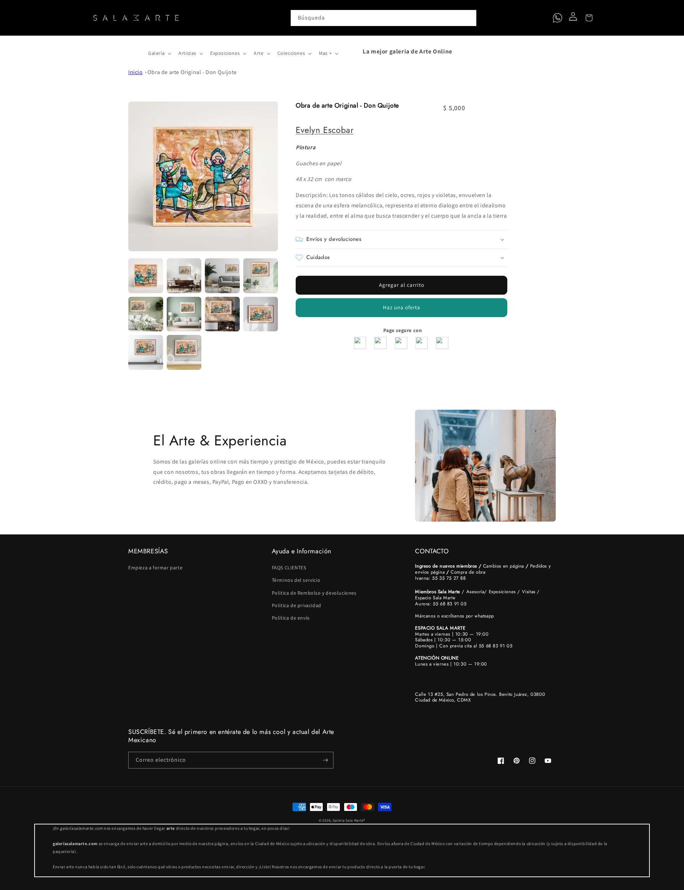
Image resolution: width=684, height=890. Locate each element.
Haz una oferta (401, 307)
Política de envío (291, 618)
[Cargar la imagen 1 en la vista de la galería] (145, 275)
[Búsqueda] (468, 18)
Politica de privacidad (296, 605)
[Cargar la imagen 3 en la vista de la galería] (222, 275)
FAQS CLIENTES (289, 567)
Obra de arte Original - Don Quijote (192, 72)
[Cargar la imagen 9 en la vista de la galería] (145, 352)
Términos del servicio (296, 580)
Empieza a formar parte (155, 567)
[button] (136, 51)
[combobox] (384, 18)
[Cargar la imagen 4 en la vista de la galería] (260, 275)
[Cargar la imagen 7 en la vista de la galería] (222, 314)
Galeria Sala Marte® (349, 820)
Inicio (135, 72)
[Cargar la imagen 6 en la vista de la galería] (184, 314)
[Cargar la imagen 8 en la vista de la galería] (260, 314)
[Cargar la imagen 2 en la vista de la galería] (184, 275)
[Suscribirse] (325, 760)
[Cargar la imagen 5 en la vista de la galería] (145, 314)
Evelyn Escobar (324, 130)
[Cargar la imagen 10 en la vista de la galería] (184, 352)
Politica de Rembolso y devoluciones (314, 593)
